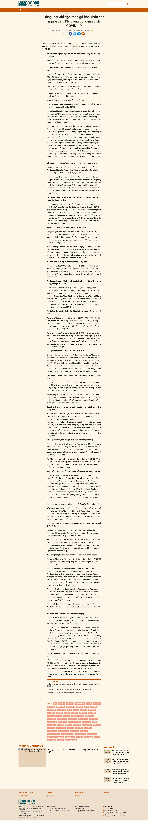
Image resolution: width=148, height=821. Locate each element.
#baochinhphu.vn (63, 731)
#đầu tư (76, 709)
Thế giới (53, 10)
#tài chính (60, 725)
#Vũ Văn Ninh (92, 734)
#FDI (86, 706)
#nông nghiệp (87, 725)
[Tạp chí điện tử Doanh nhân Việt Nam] (28, 4)
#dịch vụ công (52, 722)
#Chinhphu (88, 728)
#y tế (55, 703)
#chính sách (72, 718)
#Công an (51, 712)
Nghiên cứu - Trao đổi (29, 10)
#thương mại (60, 706)
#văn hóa (74, 712)
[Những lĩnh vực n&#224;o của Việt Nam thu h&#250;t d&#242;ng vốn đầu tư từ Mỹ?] (32, 757)
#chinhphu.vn (52, 731)
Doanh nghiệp (61, 10)
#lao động (79, 706)
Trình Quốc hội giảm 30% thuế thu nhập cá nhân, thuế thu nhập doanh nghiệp (120, 771)
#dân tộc (60, 740)
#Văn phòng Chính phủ (54, 716)
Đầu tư (75, 10)
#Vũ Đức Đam (61, 709)
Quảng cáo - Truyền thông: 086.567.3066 (116, 816)
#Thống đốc (74, 731)
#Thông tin (51, 728)
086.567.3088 (109, 808)
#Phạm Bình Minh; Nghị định (55, 737)
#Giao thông (62, 722)
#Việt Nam (69, 703)
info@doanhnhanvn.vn (111, 810)
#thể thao (70, 728)
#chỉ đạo (83, 709)
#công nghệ (51, 718)
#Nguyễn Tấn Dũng (67, 734)
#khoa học (93, 706)
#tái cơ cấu (97, 725)
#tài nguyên (51, 740)
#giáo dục (59, 712)
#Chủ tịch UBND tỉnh (53, 734)
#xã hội (67, 712)
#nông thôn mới (83, 718)
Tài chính (69, 10)
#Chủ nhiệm (84, 731)
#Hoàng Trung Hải (80, 734)
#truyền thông (88, 737)
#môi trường (86, 722)
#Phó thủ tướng (62, 718)
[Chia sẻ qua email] (83, 34)
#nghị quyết (51, 709)
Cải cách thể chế (78, 14)
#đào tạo (68, 725)
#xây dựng (66, 716)
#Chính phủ (92, 712)
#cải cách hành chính (74, 722)
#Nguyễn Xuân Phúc (77, 716)
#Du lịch (89, 703)
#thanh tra (51, 706)
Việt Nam (38, 10)
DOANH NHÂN (46, 10)
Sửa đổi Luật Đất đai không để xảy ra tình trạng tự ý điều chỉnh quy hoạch (120, 780)
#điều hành (83, 712)
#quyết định (70, 706)
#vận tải (61, 703)
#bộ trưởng (97, 703)
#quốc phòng (70, 737)
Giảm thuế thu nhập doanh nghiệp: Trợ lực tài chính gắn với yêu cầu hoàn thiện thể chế (120, 762)
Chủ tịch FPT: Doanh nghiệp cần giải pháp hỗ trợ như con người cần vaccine (71, 689)
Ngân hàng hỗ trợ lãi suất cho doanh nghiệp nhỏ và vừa (64, 692)
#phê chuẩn (77, 725)
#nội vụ (97, 737)
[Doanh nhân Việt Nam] (26, 802)
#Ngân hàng (90, 716)
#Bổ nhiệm (92, 709)
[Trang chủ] (20, 10)
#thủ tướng (79, 728)
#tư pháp (79, 737)
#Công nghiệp (61, 728)
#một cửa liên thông (71, 740)
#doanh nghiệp (80, 703)
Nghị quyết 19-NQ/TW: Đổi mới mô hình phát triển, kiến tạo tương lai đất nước (120, 752)
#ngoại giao (51, 725)
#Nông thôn (93, 718)
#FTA (69, 709)
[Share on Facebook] (70, 34)
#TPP (94, 722)
